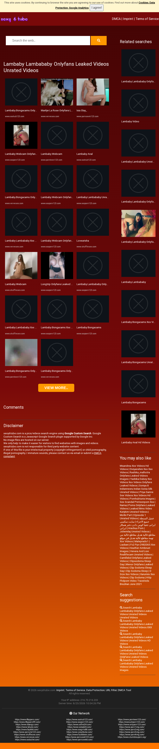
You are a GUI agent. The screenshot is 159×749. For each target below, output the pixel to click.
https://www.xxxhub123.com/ (79, 719)
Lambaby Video (130, 121)
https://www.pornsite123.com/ (27, 732)
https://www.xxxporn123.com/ (79, 722)
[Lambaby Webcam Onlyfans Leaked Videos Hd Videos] (57, 235)
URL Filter (111, 690)
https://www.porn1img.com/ (131, 727)
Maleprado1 (142, 541)
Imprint (128, 19)
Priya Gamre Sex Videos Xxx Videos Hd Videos (136, 495)
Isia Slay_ (82, 110)
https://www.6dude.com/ (27, 727)
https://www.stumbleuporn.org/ (132, 737)
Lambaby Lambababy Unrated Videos (98, 197)
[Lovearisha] (93, 235)
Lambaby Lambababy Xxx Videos (24, 240)
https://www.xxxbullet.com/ (27, 739)
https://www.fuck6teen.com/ (79, 734)
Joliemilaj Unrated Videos (134, 531)
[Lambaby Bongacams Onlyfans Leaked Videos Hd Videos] (21, 104)
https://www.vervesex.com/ (27, 737)
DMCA (116, 19)
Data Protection (95, 690)
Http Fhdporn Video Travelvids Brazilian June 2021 (135, 581)
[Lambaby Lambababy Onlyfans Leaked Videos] (93, 278)
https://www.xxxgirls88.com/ (79, 729)
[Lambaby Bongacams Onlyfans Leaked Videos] (21, 191)
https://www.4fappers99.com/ (27, 722)
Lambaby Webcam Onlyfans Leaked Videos (30, 154)
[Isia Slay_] (93, 104)
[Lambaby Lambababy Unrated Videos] (93, 191)
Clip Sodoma (137, 577)
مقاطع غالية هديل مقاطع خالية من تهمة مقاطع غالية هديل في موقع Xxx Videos (137, 538)
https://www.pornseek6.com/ (80, 739)
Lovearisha (83, 240)
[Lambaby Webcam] (21, 278)
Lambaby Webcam (15, 284)
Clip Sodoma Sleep (137, 571)
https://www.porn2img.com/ (131, 729)
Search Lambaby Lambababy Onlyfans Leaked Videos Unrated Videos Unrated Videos (136, 612)
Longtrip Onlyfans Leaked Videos (60, 284)
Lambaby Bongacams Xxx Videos (60, 327)
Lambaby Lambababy (133, 282)
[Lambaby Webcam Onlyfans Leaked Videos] (21, 148)
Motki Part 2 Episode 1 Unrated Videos (133, 516)
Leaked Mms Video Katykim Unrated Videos (136, 510)
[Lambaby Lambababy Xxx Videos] (21, 235)
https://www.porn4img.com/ (131, 734)
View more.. (56, 388)
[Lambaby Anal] (93, 148)
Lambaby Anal (85, 154)
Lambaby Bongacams (89, 327)
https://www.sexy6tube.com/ (79, 732)
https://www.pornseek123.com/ (79, 737)
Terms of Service (147, 19)
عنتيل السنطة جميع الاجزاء (145, 520)
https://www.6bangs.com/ (27, 724)
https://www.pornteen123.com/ (132, 719)
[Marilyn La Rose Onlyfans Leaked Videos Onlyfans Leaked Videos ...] (57, 104)
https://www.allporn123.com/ (132, 722)
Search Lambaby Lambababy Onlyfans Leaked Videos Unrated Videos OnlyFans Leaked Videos (136, 652)
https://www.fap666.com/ (27, 729)
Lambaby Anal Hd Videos (135, 442)
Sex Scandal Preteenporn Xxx (137, 502)
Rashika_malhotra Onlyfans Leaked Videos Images (135, 476)
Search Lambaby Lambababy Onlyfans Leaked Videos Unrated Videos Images (136, 665)
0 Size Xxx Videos (135, 572)
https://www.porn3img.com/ (131, 732)
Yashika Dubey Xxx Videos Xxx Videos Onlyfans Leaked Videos (136, 482)
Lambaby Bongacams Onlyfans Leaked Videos (31, 197)
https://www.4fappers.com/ (27, 719)
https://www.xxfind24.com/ (79, 724)
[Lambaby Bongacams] (93, 321)
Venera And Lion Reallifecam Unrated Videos (136, 553)
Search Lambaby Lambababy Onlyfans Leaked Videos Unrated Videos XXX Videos (136, 625)
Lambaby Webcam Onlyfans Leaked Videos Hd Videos (72, 240)
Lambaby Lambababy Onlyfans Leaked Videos (103, 284)
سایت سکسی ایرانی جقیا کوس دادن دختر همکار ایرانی (138, 525)
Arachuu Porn (135, 528)
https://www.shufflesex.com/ (27, 734)
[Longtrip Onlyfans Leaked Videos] (57, 278)
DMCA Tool (124, 690)
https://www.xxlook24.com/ (79, 727)
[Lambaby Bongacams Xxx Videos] (57, 321)
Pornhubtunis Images (142, 498)
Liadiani (124, 544)
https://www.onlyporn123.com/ (132, 724)
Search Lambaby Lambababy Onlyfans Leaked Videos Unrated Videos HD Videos (136, 638)
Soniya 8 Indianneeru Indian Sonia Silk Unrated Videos (136, 489)
